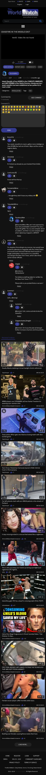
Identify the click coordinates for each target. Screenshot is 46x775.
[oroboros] (3, 241)
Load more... (23, 744)
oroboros (10, 240)
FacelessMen (14, 73)
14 (3, 531)
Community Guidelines (33, 759)
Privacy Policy (14, 762)
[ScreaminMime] (3, 189)
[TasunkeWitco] (3, 205)
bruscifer (10, 137)
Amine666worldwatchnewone (11, 406)
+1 (14, 140)
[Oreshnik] (3, 158)
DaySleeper (5, 372)
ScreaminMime (12, 188)
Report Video (19, 67)
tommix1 (10, 290)
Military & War (16, 91)
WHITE (21, 1)
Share (40, 67)
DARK (28, 1)
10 (3, 564)
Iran (30, 91)
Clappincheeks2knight (23, 320)
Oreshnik (10, 156)
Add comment (36, 97)
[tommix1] (3, 292)
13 (3, 663)
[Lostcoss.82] (3, 174)
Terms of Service (30, 762)
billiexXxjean (6, 605)
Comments (5, 97)
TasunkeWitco (12, 204)
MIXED (36, 1)
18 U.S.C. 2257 (16, 759)
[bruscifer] (3, 138)
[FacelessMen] (4, 73)
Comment (4, 103)
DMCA (5, 759)
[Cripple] (11, 265)
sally (3, 572)
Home (7, 756)
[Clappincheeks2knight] (11, 322)
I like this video (13, 62)
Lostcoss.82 (12, 172)
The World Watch (20, 771)
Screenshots (31, 67)
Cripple (17, 263)
